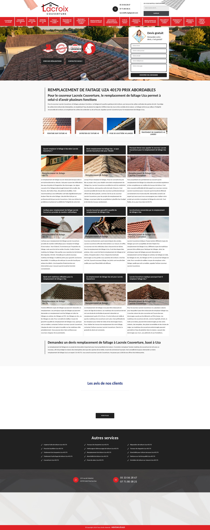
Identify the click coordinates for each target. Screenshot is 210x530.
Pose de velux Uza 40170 (95, 460)
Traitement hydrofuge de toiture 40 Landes (81, 21)
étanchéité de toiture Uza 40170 (97, 456)
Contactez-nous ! (75, 61)
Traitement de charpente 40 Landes (66, 21)
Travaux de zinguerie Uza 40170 (140, 449)
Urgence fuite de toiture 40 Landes (202, 21)
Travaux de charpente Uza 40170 (98, 445)
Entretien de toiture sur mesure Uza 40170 (144, 460)
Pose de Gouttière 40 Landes (54, 21)
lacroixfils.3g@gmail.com (129, 13)
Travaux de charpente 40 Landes (136, 21)
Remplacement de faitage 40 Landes (96, 21)
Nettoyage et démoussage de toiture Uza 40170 (102, 449)
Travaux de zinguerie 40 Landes (190, 21)
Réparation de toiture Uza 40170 (141, 445)
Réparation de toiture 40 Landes (177, 21)
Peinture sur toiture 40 (32, 21)
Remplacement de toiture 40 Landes (150, 21)
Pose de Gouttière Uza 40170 (53, 449)
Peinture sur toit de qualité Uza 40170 (142, 456)
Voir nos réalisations (52, 61)
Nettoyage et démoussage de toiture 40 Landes (111, 21)
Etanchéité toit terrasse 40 (20, 21)
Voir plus (105, 415)
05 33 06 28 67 (125, 5)
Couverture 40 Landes (8, 21)
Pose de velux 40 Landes (124, 21)
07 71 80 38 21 (125, 9)
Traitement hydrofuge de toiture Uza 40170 (58, 456)
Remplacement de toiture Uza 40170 (99, 452)
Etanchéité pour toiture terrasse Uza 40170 (144, 452)
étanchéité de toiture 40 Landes (164, 21)
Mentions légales (118, 527)
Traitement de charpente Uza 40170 (55, 452)
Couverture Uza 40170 (51, 460)
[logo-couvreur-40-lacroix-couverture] (54, 8)
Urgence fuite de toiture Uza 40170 (55, 445)
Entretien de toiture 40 (42, 21)
